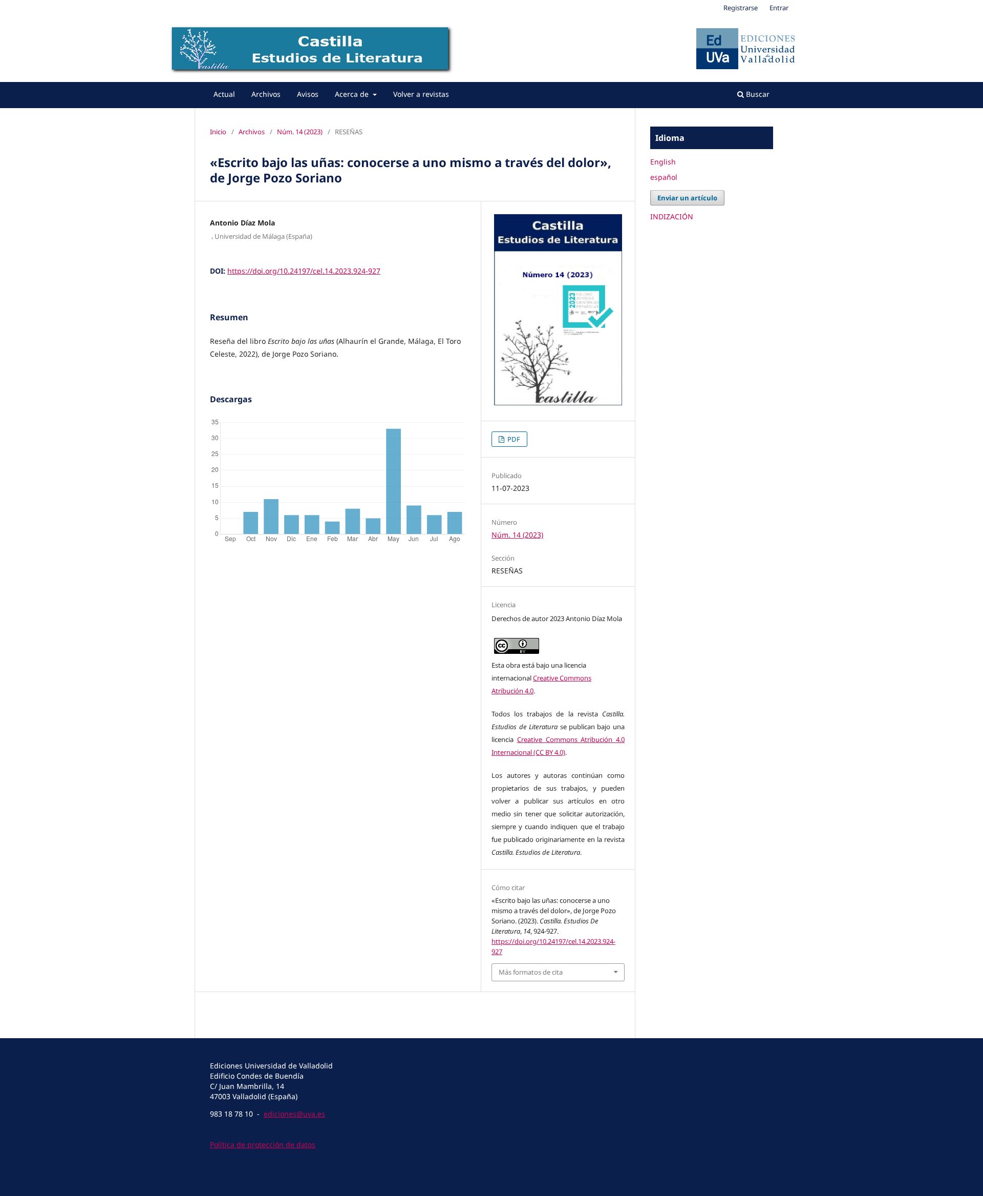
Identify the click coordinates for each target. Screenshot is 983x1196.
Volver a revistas (421, 94)
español (663, 177)
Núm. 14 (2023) (300, 131)
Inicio (218, 131)
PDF (513, 439)
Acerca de (353, 94)
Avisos (307, 94)
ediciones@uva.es (294, 1114)
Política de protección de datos (262, 1144)
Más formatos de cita (531, 972)
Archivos (266, 94)
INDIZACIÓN (671, 216)
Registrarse (740, 7)
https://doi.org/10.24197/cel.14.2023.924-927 (303, 271)
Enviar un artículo (687, 197)
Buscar (757, 94)
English (663, 162)
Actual (224, 94)
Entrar (779, 7)
